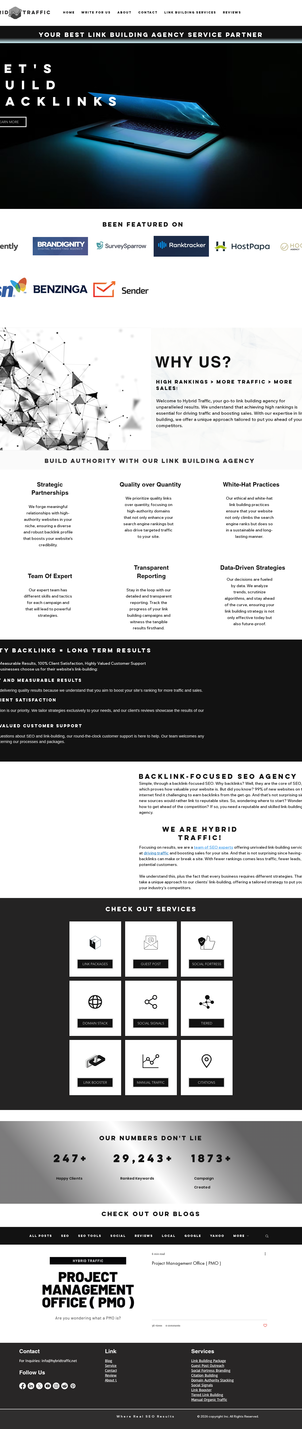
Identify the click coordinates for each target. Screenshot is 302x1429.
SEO (65, 1236)
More (239, 1236)
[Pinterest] (73, 1386)
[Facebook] (22, 1386)
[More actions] (266, 1253)
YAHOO (217, 1236)
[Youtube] (47, 1386)
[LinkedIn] (31, 1386)
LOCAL (169, 1236)
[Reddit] (64, 1386)
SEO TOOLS (89, 1236)
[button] (267, 1236)
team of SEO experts (213, 847)
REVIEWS (144, 1236)
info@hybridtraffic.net (59, 1360)
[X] (39, 1386)
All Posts (40, 1236)
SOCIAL (118, 1236)
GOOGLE (192, 1236)
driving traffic (156, 853)
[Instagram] (56, 1386)
